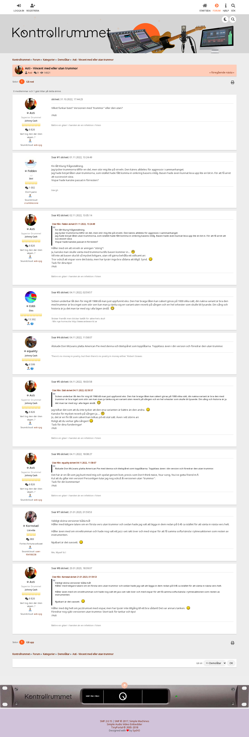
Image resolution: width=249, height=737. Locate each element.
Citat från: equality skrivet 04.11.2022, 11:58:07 (74, 462)
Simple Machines (139, 721)
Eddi (32, 306)
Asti (30, 72)
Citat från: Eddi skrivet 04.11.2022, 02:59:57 (72, 390)
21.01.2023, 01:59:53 (71, 512)
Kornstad (32, 526)
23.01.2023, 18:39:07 (71, 568)
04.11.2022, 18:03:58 (71, 381)
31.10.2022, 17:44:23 (67, 99)
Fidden (32, 171)
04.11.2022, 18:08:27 (71, 454)
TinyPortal (117, 727)
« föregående (217, 72)
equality (32, 351)
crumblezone (31, 203)
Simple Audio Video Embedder (124, 724)
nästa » (230, 72)
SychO (136, 730)
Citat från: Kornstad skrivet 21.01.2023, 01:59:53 (74, 577)
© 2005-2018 (131, 727)
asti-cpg (38, 145)
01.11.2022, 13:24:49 (71, 157)
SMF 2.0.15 (106, 721)
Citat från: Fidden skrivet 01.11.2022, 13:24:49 (73, 224)
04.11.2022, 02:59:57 (71, 292)
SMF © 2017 (121, 721)
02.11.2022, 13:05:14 (71, 215)
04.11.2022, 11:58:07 (71, 337)
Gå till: (199, 663)
